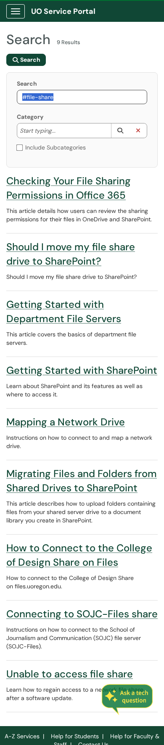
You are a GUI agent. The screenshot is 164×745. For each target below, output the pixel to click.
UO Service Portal (63, 11)
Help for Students (75, 736)
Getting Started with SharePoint (81, 370)
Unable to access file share (69, 673)
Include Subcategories (55, 147)
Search (27, 83)
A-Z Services (22, 736)
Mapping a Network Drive (65, 421)
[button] (120, 130)
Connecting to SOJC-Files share (82, 613)
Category (30, 117)
